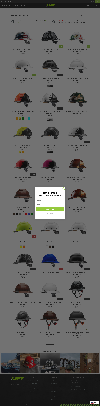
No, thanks (50, 213)
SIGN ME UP (50, 209)
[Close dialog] (63, 189)
